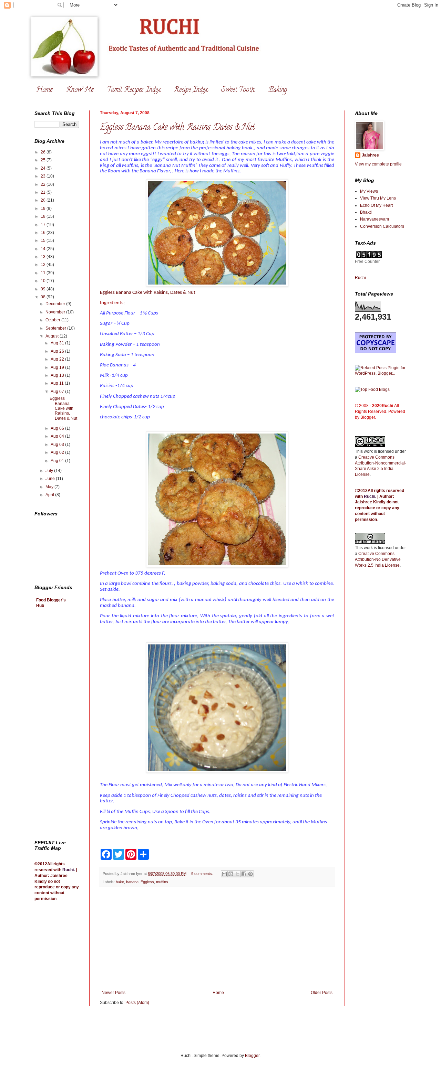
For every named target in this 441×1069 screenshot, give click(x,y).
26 (44, 152)
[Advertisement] (217, 939)
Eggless (147, 882)
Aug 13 (58, 375)
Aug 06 (58, 428)
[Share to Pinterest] (250, 873)
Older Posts (321, 992)
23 (44, 176)
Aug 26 (58, 351)
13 (44, 256)
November (55, 312)
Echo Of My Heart (376, 205)
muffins (162, 882)
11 (44, 272)
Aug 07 (58, 391)
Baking (277, 90)
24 (44, 168)
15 (44, 240)
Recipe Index (190, 90)
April (50, 494)
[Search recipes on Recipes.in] (372, 389)
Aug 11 (58, 383)
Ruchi (68, 869)
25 (44, 160)
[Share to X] (237, 873)
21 (44, 192)
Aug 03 (58, 444)
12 (44, 264)
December (55, 303)
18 (44, 216)
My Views (369, 191)
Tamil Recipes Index (133, 90)
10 (44, 280)
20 (44, 200)
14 (44, 248)
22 (44, 184)
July (49, 470)
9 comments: (202, 874)
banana (132, 882)
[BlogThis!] (230, 873)
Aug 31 (58, 343)
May (49, 486)
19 (44, 208)
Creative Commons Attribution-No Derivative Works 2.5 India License (378, 559)
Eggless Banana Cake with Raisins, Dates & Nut (177, 127)
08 (44, 297)
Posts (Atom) (137, 1002)
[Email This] (224, 873)
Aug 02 (58, 452)
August (52, 336)
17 (44, 224)
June (50, 478)
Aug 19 (58, 367)
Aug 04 (58, 436)
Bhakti (366, 212)
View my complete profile (378, 164)
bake (120, 882)
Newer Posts (113, 992)
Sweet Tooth (238, 90)
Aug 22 (58, 359)
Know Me (79, 90)
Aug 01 (58, 460)
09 (44, 289)
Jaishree (370, 155)
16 (44, 232)
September (56, 328)
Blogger (252, 1055)
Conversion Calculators (382, 226)
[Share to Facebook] (243, 873)
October (53, 320)
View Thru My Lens (378, 198)
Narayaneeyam (374, 219)
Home (44, 90)
